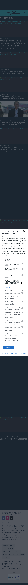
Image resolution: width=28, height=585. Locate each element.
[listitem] (14, 260)
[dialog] (14, 292)
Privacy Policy (22, 353)
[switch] (22, 263)
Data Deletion (5, 353)
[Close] (24, 231)
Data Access (14, 353)
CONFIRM (8, 347)
